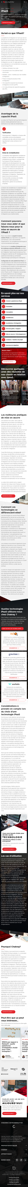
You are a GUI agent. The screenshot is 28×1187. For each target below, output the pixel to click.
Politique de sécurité (14, 1177)
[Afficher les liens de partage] (18, 381)
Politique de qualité (14, 1182)
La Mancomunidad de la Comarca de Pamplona (10, 393)
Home (2, 8)
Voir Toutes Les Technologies (11, 628)
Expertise (7, 8)
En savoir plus (13, 648)
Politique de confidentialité (14, 1184)
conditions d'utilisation (15, 1174)
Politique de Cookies (14, 1179)
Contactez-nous (7, 22)
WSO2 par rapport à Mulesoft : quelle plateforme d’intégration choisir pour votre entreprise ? (10, 1046)
